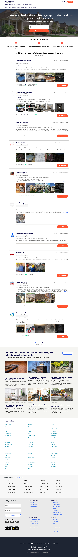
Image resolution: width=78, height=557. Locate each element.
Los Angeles (8, 435)
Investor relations (56, 527)
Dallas (52, 442)
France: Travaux (23, 543)
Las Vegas (30, 446)
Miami (6, 460)
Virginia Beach (54, 460)
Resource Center (56, 506)
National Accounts (34, 527)
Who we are (55, 521)
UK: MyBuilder (55, 543)
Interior (6, 4)
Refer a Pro (55, 508)
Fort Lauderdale (9, 455)
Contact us (55, 529)
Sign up (13, 515)
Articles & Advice (28, 4)
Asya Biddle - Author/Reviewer (12, 402)
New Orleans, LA (44, 486)
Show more (65, 131)
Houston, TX (27, 483)
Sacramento (8, 440)
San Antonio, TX (60, 489)
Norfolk (53, 455)
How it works (55, 519)
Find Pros (32, 502)
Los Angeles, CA (44, 483)
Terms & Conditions (46, 549)
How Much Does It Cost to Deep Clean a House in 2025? (14, 405)
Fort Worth (54, 446)
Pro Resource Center (34, 523)
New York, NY (59, 486)
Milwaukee (53, 466)
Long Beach (8, 433)
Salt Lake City (54, 453)
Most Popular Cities (8, 477)
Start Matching (39, 31)
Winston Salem (31, 462)
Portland (53, 424)
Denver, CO (10, 483)
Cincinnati (30, 464)
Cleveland (30, 466)
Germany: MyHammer (32, 543)
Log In (63, 1)
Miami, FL (58, 483)
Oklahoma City (31, 471)
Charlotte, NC (27, 480)
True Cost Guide (56, 504)
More (23, 4)
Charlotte (30, 455)
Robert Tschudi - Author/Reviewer (13, 374)
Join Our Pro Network (34, 521)
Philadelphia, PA (11, 489)
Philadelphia (54, 429)
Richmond (53, 457)
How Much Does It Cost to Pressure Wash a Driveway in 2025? (61, 377)
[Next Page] (49, 342)
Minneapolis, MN (28, 486)
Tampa (6, 464)
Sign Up (70, 1)
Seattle (53, 462)
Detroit (29, 433)
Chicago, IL (42, 480)
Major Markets (9, 421)
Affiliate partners (56, 533)
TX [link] (9, 7)
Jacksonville (8, 457)
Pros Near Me (55, 510)
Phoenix (7, 426)
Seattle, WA (43, 492)
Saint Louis (30, 444)
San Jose (7, 446)
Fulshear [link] (13, 7)
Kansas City (31, 442)
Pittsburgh (53, 431)
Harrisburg (53, 426)
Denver (6, 449)
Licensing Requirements (58, 514)
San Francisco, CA (28, 492)
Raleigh (30, 460)
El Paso (53, 444)
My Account (55, 502)
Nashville (53, 437)
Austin (52, 440)
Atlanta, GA (10, 480)
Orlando (7, 462)
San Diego (7, 442)
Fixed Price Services (34, 506)
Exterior (11, 4)
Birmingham (8, 424)
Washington (8, 453)
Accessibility (45, 547)
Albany (29, 449)
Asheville (30, 453)
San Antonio (54, 451)
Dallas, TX (58, 480)
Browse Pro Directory (34, 504)
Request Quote (62, 85)
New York (30, 451)
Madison (53, 464)
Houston (53, 449)
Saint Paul (30, 440)
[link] (39, 62)
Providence (54, 433)
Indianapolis (8, 471)
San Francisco (8, 444)
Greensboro (31, 457)
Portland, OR (27, 489)
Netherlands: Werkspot (47, 543)
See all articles (67, 353)
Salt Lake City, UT (44, 489)
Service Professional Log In (35, 519)
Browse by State (19, 477)
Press (54, 525)
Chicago (7, 468)
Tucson (6, 429)
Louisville (30, 424)
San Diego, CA (11, 492)
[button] (20, 77)
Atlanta (6, 466)
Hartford (7, 451)
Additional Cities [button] (8, 495)
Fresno (6, 431)
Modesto (7, 437)
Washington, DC (60, 492)
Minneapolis (31, 437)
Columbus (30, 468)
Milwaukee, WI (11, 486)
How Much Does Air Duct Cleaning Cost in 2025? (14, 379)
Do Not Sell (40, 547)
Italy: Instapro (39, 543)
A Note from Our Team (57, 512)
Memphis (53, 435)
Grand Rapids (31, 435)
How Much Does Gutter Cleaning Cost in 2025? (60, 405)
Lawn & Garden (17, 4)
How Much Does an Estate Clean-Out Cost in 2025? (39, 405)
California (35, 547)
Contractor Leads (34, 525)
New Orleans (31, 426)
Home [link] (6, 7)
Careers (54, 523)
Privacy (32, 547)
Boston (29, 431)
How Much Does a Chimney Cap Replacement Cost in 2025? (37, 377)
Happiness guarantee (57, 531)
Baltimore (30, 429)
